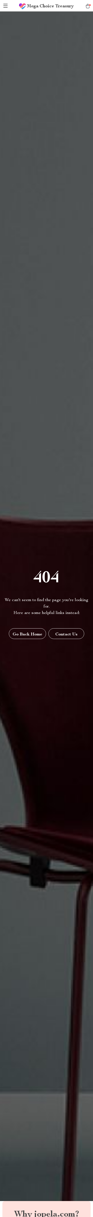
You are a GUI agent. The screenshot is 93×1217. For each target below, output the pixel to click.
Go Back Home (27, 634)
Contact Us (66, 634)
